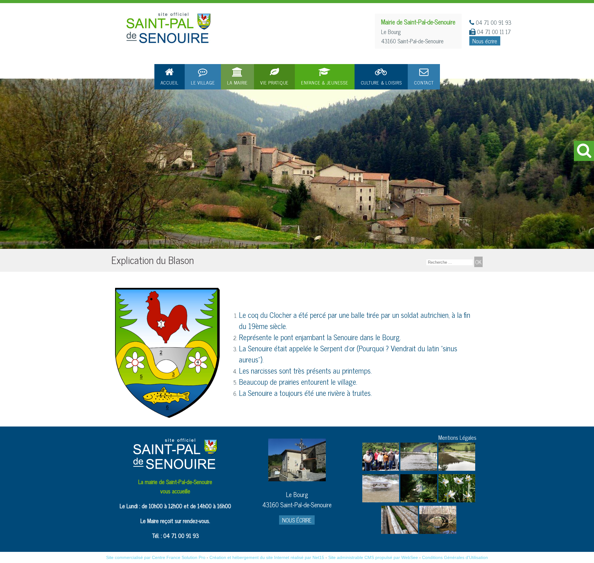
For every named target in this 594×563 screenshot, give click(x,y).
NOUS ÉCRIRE (297, 520)
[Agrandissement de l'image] (380, 468)
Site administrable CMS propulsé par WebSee (373, 557)
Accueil (170, 82)
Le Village (203, 82)
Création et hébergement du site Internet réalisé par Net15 (266, 557)
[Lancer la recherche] (478, 262)
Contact (423, 82)
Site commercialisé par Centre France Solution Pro (155, 557)
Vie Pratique (274, 82)
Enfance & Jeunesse (324, 82)
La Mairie (237, 82)
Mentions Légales (457, 437)
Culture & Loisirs (381, 82)
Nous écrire (484, 40)
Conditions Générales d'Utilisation (455, 557)
